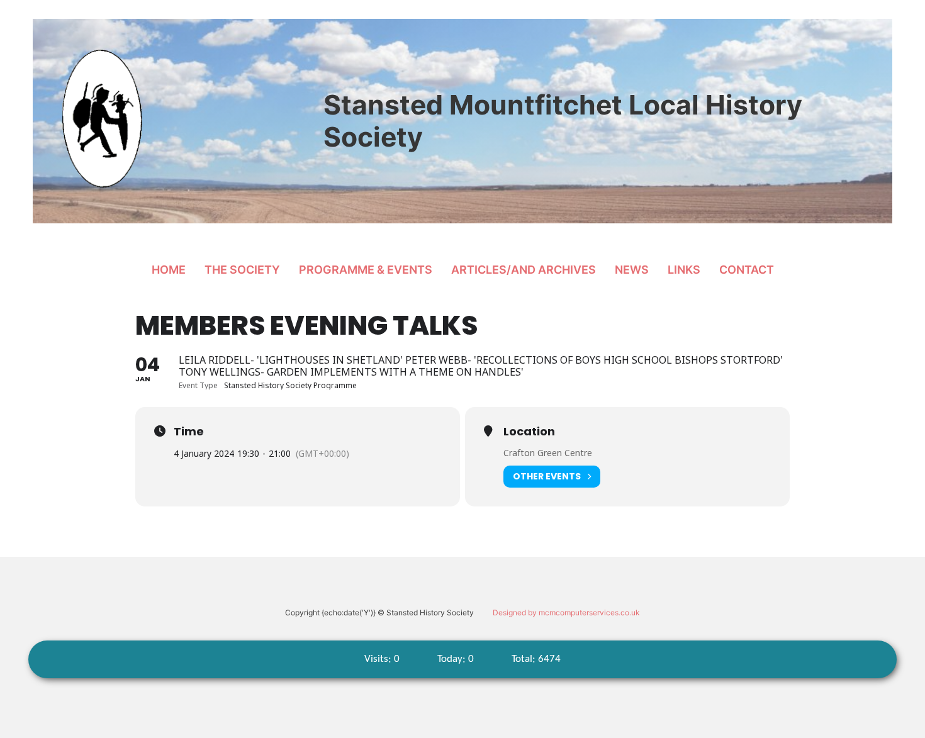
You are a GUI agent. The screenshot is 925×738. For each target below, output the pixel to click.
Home (169, 269)
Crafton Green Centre (547, 453)
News (632, 269)
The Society (242, 269)
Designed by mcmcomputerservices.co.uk (566, 612)
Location (529, 431)
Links (684, 269)
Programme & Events (365, 269)
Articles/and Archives (523, 269)
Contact (746, 269)
